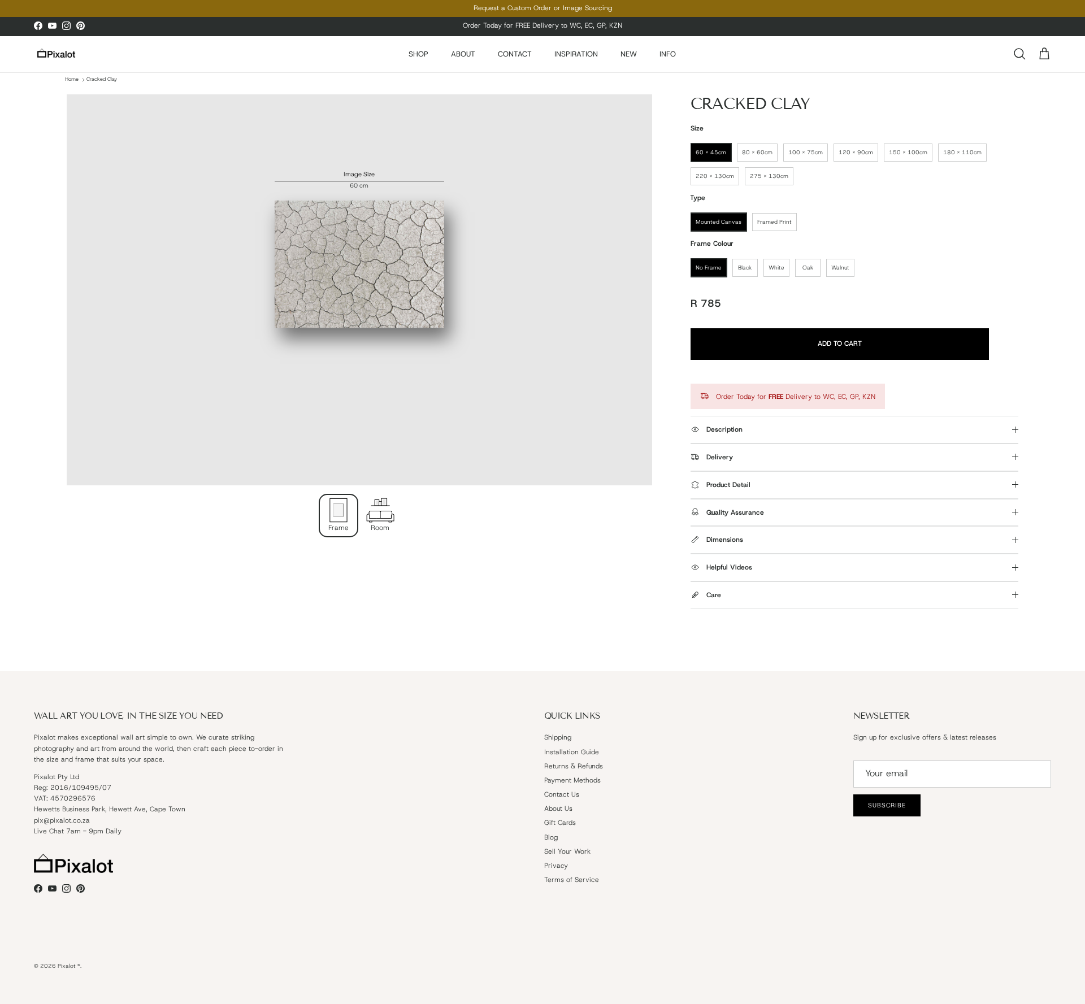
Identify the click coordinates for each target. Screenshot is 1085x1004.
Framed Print (774, 221)
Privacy (556, 865)
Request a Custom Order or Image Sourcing (543, 7)
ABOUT (463, 54)
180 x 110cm (962, 152)
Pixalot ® (69, 966)
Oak (807, 267)
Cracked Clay (101, 79)
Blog (551, 837)
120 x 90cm (856, 152)
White (776, 267)
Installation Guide (571, 752)
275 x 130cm (769, 176)
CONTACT (515, 54)
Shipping (557, 737)
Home (72, 79)
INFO (667, 54)
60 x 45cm (711, 152)
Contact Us (561, 794)
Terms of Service (571, 879)
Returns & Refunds (573, 766)
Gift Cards (560, 822)
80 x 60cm (757, 152)
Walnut (840, 267)
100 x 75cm (805, 152)
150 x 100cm (908, 152)
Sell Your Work (567, 851)
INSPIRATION (576, 54)
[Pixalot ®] (56, 53)
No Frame (709, 267)
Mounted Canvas (718, 221)
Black (745, 267)
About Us (558, 808)
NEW (628, 54)
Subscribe (887, 805)
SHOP (418, 54)
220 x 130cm (715, 176)
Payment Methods (572, 780)
